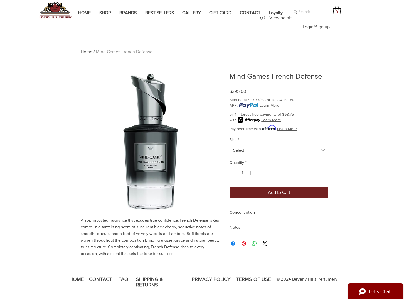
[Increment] (250, 173)
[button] (337, 10)
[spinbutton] (242, 173)
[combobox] (279, 150)
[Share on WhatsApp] (254, 243)
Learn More (269, 105)
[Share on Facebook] (233, 243)
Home (86, 51)
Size (234, 139)
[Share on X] (265, 243)
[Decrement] (233, 173)
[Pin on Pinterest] (243, 243)
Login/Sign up (316, 27)
